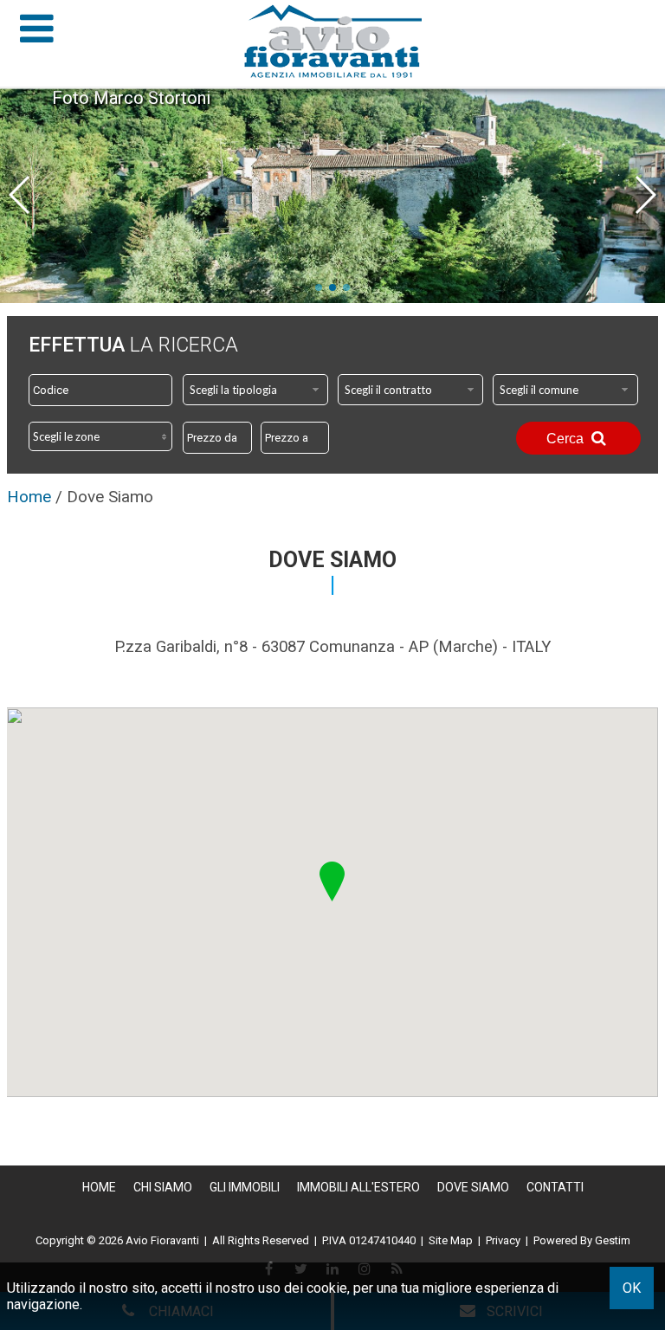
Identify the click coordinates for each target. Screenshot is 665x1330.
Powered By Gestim (581, 1240)
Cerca (566, 438)
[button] (332, 881)
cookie (327, 1288)
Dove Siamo (473, 1187)
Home (99, 1187)
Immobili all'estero (358, 1187)
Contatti (555, 1187)
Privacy (503, 1240)
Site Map (451, 1240)
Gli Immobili (245, 1187)
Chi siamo (162, 1187)
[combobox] (255, 389)
